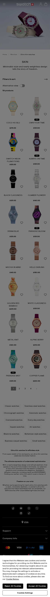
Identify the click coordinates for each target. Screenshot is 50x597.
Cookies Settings (25, 593)
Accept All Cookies (37, 586)
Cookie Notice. (12, 579)
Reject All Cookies (13, 586)
